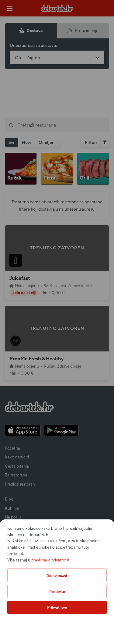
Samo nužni (57, 575)
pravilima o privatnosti (51, 560)
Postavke (57, 591)
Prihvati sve (57, 607)
